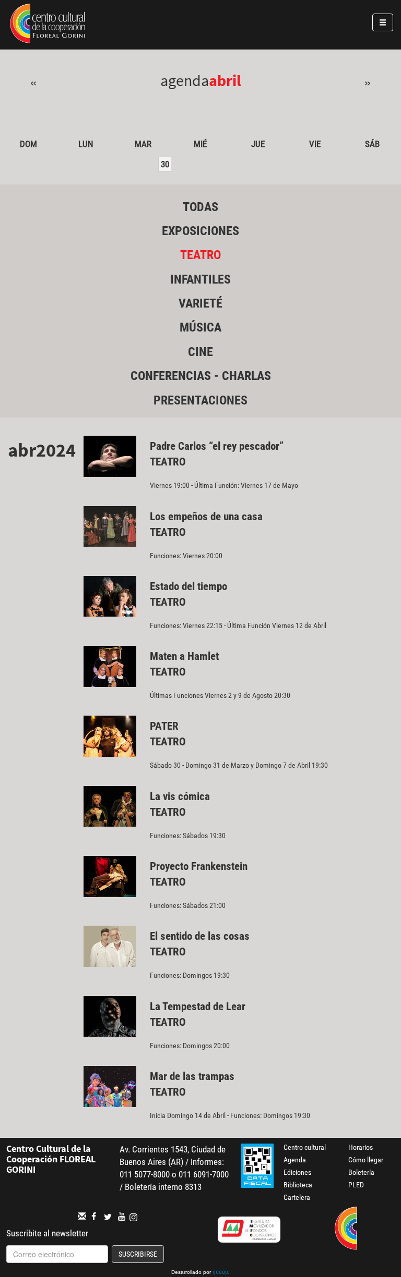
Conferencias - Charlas (201, 376)
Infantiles (200, 279)
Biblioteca (298, 1184)
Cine (200, 352)
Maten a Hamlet (184, 656)
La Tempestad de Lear (197, 1006)
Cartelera (297, 1197)
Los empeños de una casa (206, 516)
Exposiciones (200, 231)
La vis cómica (180, 796)
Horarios (360, 1147)
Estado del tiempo (188, 586)
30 (165, 164)
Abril (225, 80)
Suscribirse (138, 1254)
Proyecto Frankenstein (198, 866)
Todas (200, 207)
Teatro (200, 255)
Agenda (295, 1159)
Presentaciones (200, 400)
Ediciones (297, 1172)
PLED (356, 1184)
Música (200, 327)
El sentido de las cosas (200, 936)
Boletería (361, 1172)
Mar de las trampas (192, 1076)
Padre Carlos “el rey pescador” (217, 446)
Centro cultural (305, 1147)
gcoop (220, 1272)
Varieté (200, 303)
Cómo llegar (365, 1159)
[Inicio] (47, 25)
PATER (164, 726)
